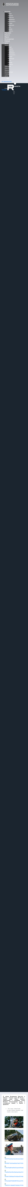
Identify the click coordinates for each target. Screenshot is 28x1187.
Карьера (10, 29)
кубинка (13, 1110)
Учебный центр (7, 75)
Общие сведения (10, 14)
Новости (7, 35)
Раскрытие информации (11, 18)
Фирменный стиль (11, 26)
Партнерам (8, 33)
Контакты (10, 31)
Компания (7, 12)
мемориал (18, 1110)
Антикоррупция (9, 39)
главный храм (17, 1108)
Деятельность (11, 21)
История (10, 23)
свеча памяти (14, 1111)
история (9, 1110)
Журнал (7, 37)
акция (11, 1108)
